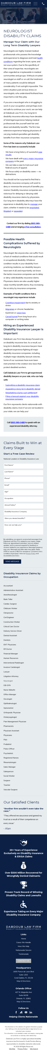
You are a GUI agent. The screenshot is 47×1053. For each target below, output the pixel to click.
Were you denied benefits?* (15, 518)
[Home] (16, 3)
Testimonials (23, 954)
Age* (6, 492)
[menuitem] (23, 585)
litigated (7, 211)
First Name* (9, 465)
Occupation (9, 498)
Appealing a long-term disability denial (22, 389)
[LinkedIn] (31, 1012)
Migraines (9, 309)
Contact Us (23, 961)
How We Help (23, 946)
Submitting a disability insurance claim (22, 385)
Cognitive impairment (15, 302)
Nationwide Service (23, 950)
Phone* (7, 478)
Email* (7, 485)
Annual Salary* (10, 505)
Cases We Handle (23, 942)
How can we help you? (13, 525)
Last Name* (9, 472)
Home (23, 939)
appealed (18, 211)
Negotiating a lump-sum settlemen (21, 392)
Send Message (12, 561)
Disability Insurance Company (16, 512)
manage (34, 204)
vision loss (21, 313)
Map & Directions (23, 981)
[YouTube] (26, 1012)
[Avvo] (21, 1012)
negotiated (34, 207)
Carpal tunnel (11, 316)
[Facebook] (16, 1012)
